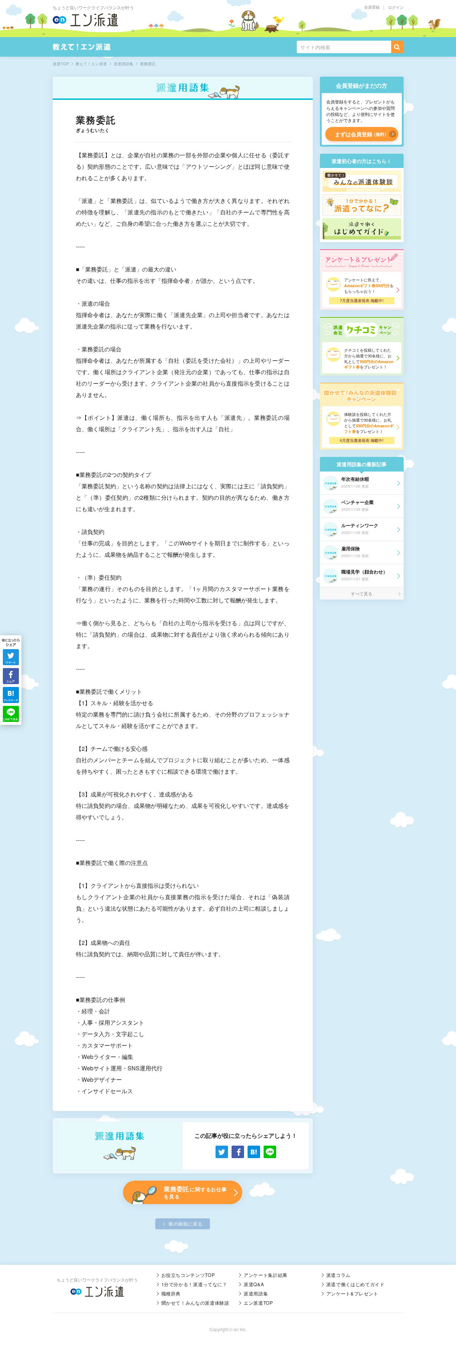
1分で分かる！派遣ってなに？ (194, 1284)
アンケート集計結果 (265, 1275)
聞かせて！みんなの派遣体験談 (195, 1302)
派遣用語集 (256, 1293)
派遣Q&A (254, 1284)
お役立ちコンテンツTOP (188, 1275)
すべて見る (361, 593)
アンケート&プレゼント (352, 1293)
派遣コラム (338, 1275)
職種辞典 (171, 1293)
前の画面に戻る (186, 1223)
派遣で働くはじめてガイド (355, 1284)
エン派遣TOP (258, 1302)
